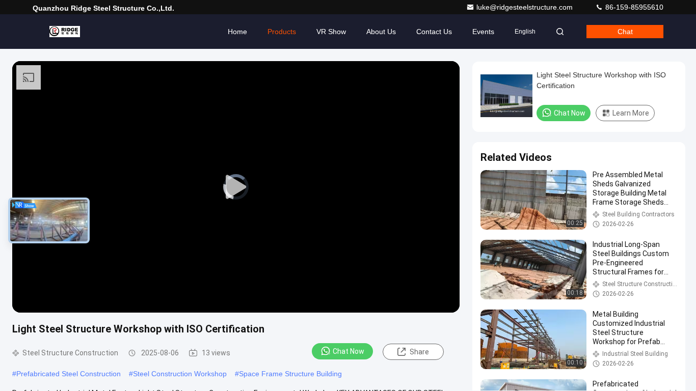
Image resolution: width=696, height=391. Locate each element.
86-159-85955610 (633, 7)
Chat (625, 31)
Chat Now (348, 351)
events (483, 31)
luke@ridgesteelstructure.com (525, 7)
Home (237, 31)
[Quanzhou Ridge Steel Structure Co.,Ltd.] (65, 31)
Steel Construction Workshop (180, 374)
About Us (381, 31)
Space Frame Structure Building (290, 374)
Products (281, 31)
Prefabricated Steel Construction (68, 374)
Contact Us (434, 31)
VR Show (331, 31)
